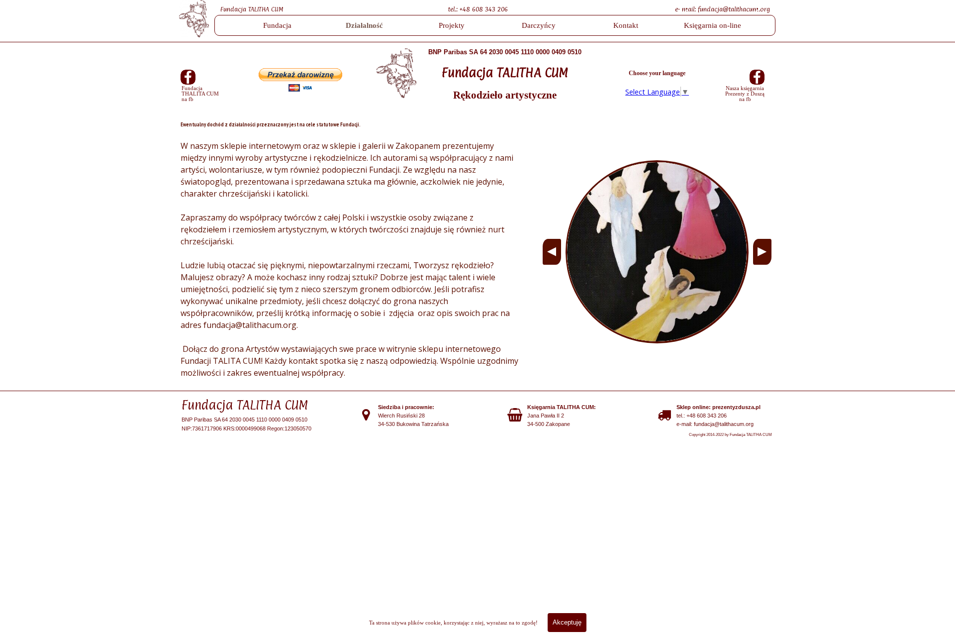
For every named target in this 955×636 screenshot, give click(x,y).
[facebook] (188, 77)
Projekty (452, 25)
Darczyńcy (539, 25)
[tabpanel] (494, 8)
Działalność (364, 25)
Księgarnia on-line (712, 25)
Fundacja (277, 25)
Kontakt (625, 25)
